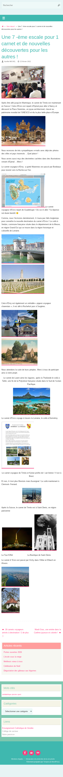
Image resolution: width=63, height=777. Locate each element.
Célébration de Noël (12, 666)
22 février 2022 (25, 61)
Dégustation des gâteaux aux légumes (20, 671)
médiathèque (6, 694)
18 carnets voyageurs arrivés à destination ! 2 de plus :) (15, 633)
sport (19, 694)
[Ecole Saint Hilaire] (25, 752)
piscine (14, 694)
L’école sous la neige (12, 657)
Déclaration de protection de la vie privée (40, 759)
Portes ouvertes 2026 (13, 652)
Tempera (46, 762)
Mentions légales (17, 759)
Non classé (11, 26)
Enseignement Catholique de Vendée (17, 728)
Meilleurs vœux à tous (13, 662)
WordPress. (56, 762)
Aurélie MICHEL (10, 61)
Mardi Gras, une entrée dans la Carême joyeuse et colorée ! (47, 631)
